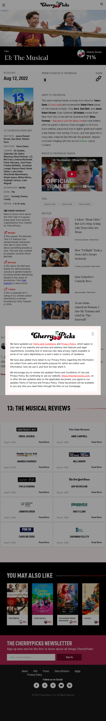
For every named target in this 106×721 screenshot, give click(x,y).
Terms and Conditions (44, 343)
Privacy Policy (68, 343)
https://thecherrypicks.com (76, 375)
